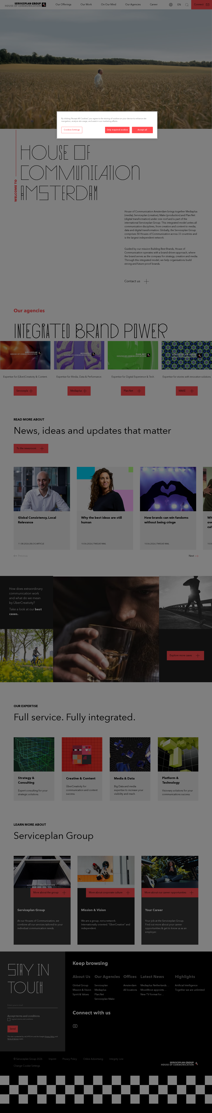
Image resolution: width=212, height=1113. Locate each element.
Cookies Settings (72, 130)
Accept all (142, 130)
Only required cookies (117, 130)
